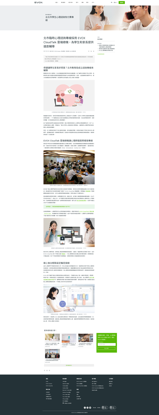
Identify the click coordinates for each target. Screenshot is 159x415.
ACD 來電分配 (73, 51)
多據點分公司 (48, 396)
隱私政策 (94, 407)
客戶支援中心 (94, 381)
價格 (82, 2)
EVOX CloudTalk (49, 385)
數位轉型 (63, 51)
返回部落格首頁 (101, 54)
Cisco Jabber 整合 (66, 394)
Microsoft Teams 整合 (67, 390)
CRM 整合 (65, 381)
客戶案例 (78, 396)
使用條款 (98, 407)
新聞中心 (111, 383)
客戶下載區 (94, 383)
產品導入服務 (94, 390)
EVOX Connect (57, 51)
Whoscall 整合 (65, 398)
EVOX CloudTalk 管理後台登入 (98, 388)
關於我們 (111, 381)
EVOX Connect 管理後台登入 (98, 385)
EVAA (47, 381)
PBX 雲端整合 (65, 401)
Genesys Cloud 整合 (67, 392)
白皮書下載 (79, 398)
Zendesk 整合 (65, 385)
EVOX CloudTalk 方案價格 (82, 385)
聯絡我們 (121, 2)
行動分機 (67, 51)
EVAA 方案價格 (79, 383)
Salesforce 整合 (66, 383)
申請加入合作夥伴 (67, 403)
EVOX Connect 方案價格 (81, 381)
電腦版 (63, 254)
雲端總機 (88, 191)
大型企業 (47, 392)
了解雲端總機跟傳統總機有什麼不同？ (61, 206)
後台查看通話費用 (81, 200)
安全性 (110, 385)
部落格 (78, 392)
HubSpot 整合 (65, 388)
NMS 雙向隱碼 (49, 398)
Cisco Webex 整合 (66, 396)
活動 (77, 394)
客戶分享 (52, 51)
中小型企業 (48, 394)
